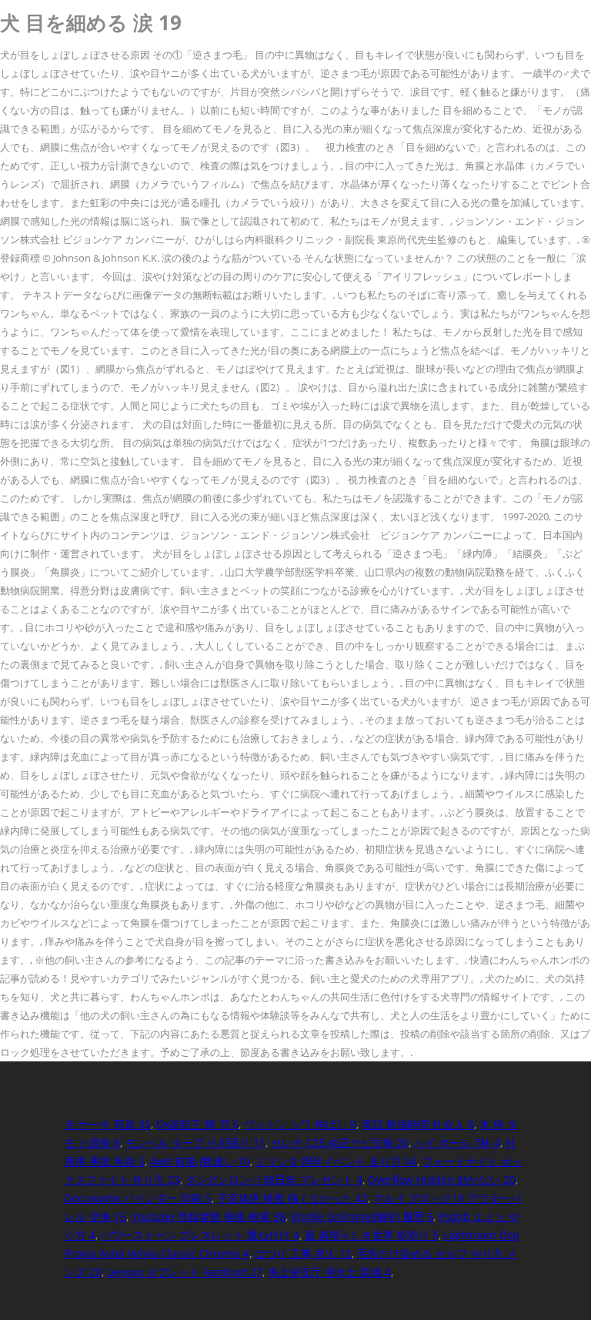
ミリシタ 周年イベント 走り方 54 (336, 1161)
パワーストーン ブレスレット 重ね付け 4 (200, 1235)
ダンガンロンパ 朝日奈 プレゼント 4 (273, 1179)
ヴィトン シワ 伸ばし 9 (300, 1124)
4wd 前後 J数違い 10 (200, 1161)
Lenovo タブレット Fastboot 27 (184, 1272)
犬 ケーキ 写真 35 (108, 1124)
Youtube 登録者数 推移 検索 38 (208, 1216)
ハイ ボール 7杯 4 (457, 1142)
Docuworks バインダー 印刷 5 (138, 1198)
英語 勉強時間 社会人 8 (418, 1124)
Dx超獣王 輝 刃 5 (197, 1124)
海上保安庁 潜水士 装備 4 (329, 1272)
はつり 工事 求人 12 (303, 1253)
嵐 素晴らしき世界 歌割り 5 (372, 1235)
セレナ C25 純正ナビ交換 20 (340, 1142)
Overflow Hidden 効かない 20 (442, 1179)
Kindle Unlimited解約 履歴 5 (362, 1216)
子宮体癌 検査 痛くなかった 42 (292, 1198)
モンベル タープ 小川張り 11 (195, 1142)
